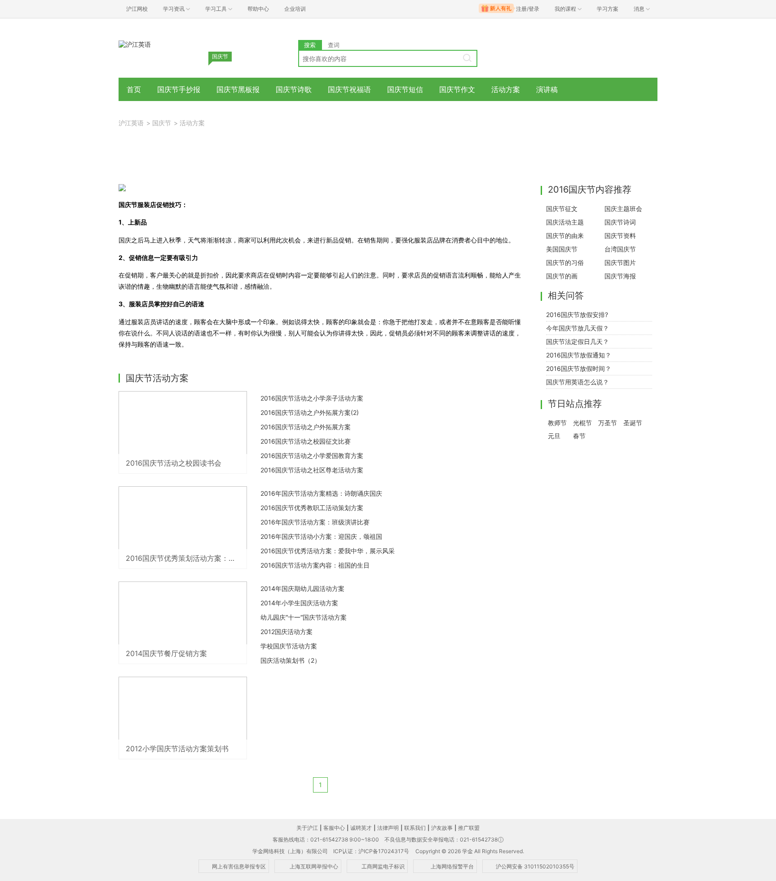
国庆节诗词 (620, 222)
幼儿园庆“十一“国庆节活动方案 (303, 617)
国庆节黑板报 (238, 89)
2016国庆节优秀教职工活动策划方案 (311, 507)
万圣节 (607, 423)
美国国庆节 (562, 249)
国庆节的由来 (565, 235)
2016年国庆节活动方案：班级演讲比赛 (315, 522)
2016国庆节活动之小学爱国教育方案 (311, 455)
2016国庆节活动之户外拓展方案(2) (309, 412)
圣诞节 (632, 423)
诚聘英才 (361, 827)
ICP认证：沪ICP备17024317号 (371, 851)
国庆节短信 (405, 89)
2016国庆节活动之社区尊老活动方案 (311, 470)
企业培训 (295, 8)
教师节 (557, 423)
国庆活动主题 (565, 222)
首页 (134, 89)
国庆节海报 (620, 276)
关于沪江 (307, 827)
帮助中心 (258, 8)
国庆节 (161, 123)
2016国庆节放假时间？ (578, 368)
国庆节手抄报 (178, 89)
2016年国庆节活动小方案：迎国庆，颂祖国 (321, 536)
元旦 (554, 436)
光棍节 (582, 423)
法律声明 (388, 827)
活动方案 (505, 89)
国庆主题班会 (623, 208)
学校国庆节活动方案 (288, 646)
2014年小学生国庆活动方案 (299, 603)
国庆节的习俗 (565, 262)
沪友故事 (442, 827)
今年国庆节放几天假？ (577, 328)
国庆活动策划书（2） (290, 660)
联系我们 (415, 827)
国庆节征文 (562, 208)
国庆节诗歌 (294, 89)
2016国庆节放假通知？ (578, 355)
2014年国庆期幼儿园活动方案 (302, 588)
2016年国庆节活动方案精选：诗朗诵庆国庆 (321, 493)
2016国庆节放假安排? (577, 314)
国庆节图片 (620, 262)
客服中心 (334, 827)
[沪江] (135, 44)
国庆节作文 (457, 89)
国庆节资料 (620, 235)
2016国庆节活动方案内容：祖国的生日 (315, 565)
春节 (579, 436)
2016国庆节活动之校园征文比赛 (305, 441)
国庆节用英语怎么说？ (577, 382)
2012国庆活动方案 (286, 631)
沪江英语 (131, 123)
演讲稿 (547, 89)
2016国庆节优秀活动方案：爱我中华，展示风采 (327, 551)
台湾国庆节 (620, 249)
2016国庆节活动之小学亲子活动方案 (311, 398)
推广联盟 (469, 827)
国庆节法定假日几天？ (577, 341)
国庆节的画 (562, 276)
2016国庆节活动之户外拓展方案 (305, 427)
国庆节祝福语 (349, 89)
